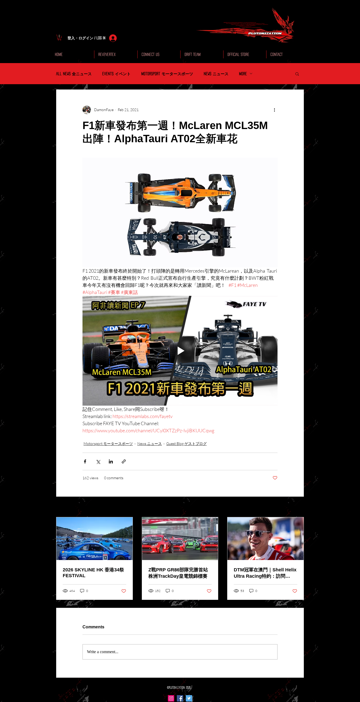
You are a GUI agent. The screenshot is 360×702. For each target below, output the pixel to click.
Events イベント (116, 73)
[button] (59, 37)
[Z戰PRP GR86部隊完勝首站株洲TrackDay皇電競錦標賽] (180, 538)
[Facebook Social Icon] (180, 698)
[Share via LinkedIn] (110, 461)
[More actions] (274, 110)
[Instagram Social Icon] (171, 698)
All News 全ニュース (74, 73)
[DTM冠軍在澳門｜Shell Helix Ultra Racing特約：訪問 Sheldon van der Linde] (265, 538)
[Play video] (180, 351)
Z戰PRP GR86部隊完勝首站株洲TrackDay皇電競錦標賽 (178, 573)
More (243, 73)
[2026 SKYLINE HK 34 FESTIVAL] (94, 538)
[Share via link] (123, 461)
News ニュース (216, 73)
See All (299, 507)
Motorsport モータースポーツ (167, 73)
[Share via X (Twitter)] (97, 461)
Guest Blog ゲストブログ (186, 443)
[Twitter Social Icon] (189, 698)
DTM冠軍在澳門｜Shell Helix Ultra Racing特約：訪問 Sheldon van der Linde (265, 573)
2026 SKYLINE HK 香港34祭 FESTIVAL (93, 572)
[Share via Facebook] (84, 461)
